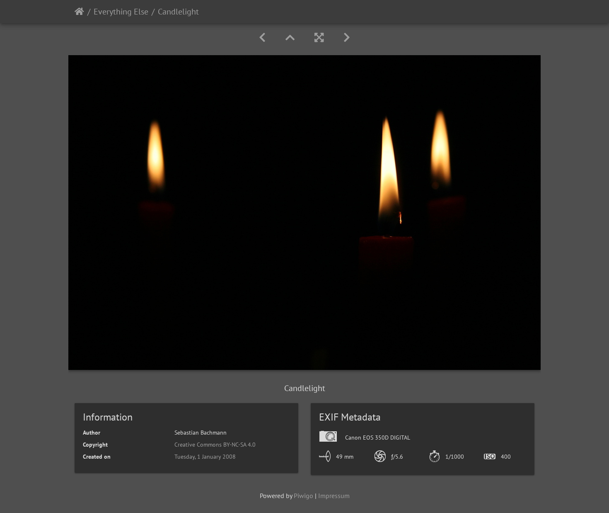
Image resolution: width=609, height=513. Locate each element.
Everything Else (121, 11)
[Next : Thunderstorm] (347, 37)
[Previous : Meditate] (262, 37)
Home (79, 11)
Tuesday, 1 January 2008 (205, 456)
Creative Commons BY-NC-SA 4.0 (215, 444)
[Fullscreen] (319, 37)
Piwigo (303, 495)
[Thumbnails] (290, 37)
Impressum (334, 495)
